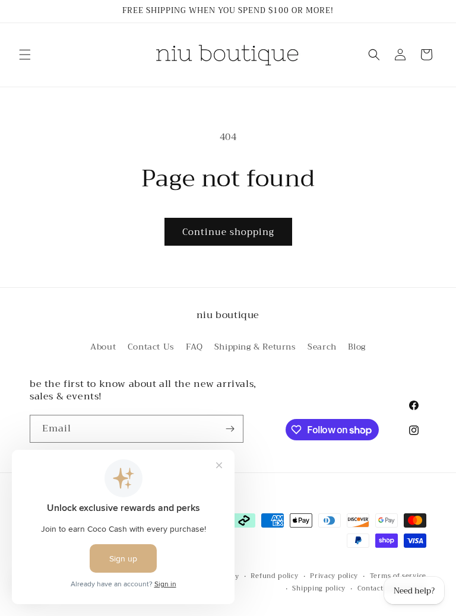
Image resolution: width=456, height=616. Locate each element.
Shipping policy (319, 588)
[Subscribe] (230, 429)
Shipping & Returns (255, 346)
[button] (25, 55)
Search (322, 346)
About (103, 346)
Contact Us (151, 346)
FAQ (194, 346)
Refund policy (274, 576)
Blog (356, 346)
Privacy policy (334, 576)
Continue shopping (228, 232)
